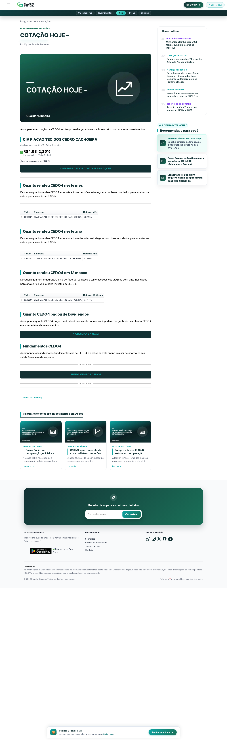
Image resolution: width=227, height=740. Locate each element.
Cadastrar (131, 514)
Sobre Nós (90, 539)
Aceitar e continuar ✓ (163, 732)
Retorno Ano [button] (90, 253)
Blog (120, 13)
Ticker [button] (27, 212)
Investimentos (105, 13)
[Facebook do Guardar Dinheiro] (164, 539)
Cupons (145, 13)
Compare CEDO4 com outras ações (85, 168)
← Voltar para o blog (31, 397)
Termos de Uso (92, 546)
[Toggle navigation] (8, 5)
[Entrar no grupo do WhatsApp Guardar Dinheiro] (148, 539)
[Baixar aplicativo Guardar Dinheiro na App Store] (63, 551)
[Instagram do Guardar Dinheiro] (154, 539)
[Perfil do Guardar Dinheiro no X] (159, 539)
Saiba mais (108, 734)
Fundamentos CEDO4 (86, 374)
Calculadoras (85, 13)
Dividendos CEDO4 (86, 334)
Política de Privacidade (96, 542)
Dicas (132, 13)
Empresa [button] (39, 212)
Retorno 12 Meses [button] (93, 295)
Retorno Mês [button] (90, 212)
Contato (89, 550)
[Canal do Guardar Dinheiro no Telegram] (170, 539)
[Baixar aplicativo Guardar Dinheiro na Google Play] (41, 551)
